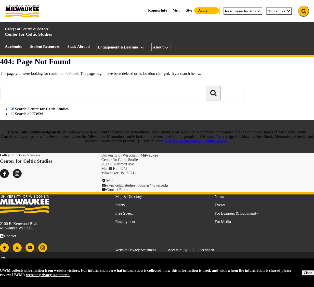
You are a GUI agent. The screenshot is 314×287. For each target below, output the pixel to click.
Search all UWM (29, 114)
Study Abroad (78, 46)
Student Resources (45, 46)
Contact (10, 236)
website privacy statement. (48, 275)
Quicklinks (277, 11)
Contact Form (117, 190)
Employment (125, 222)
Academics (13, 46)
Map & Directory (128, 196)
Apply (202, 10)
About (158, 47)
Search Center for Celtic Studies (41, 109)
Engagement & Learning (118, 47)
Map (109, 181)
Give (188, 10)
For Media (223, 222)
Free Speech (124, 213)
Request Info (157, 10)
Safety (120, 205)
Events (220, 205)
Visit (176, 10)
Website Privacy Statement (135, 250)
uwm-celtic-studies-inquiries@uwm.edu (137, 185)
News (219, 196)
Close (308, 273)
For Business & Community (236, 213)
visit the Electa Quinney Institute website (196, 141)
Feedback (206, 250)
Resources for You (240, 11)
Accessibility (177, 250)
